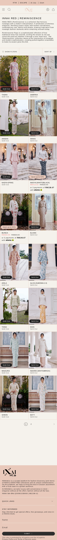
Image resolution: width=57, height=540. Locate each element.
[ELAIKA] (43, 212)
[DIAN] (43, 306)
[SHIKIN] (14, 394)
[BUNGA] (14, 212)
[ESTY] (43, 394)
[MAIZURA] (14, 350)
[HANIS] (43, 118)
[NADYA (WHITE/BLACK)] (43, 161)
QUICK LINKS (8, 501)
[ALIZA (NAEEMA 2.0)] (43, 262)
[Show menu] (3, 9)
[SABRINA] (43, 74)
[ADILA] (14, 262)
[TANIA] (14, 306)
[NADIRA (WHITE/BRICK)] (43, 350)
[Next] (45, 424)
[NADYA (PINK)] (14, 161)
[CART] (53, 9)
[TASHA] (14, 74)
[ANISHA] (14, 118)
